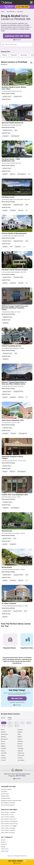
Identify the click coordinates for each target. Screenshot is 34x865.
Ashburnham (4, 734)
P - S (3, 726)
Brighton (3, 746)
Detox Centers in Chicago (8, 828)
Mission (3, 840)
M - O (28, 723)
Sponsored (10, 7)
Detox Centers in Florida (7, 817)
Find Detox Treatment (9, 809)
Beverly (3, 741)
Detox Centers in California (8, 812)
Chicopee (3, 758)
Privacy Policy (4, 851)
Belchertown (4, 739)
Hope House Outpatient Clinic (13, 420)
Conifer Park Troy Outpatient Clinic (15, 495)
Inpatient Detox (5, 796)
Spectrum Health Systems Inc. (13, 123)
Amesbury (20, 729)
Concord (3, 760)
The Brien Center (8, 197)
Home (2, 11)
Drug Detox (4, 791)
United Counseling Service (11, 346)
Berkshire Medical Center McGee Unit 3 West (14, 88)
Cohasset (20, 758)
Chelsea (3, 755)
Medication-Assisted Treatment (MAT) (11, 800)
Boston (4, 55)
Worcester (24, 55)
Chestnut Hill (20, 755)
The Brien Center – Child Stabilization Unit (11, 160)
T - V (10, 726)
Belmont (19, 739)
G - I (16, 723)
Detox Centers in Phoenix (8, 832)
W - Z (16, 726)
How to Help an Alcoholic (7, 805)
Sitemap (3, 846)
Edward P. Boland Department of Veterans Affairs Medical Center (14, 383)
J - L (22, 723)
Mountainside (7, 531)
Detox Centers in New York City (9, 823)
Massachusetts (11, 11)
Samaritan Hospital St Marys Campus (12, 457)
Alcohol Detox (5, 794)
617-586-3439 (23, 7)
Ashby (19, 734)
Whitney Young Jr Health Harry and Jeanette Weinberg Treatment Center (15, 307)
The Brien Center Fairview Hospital (15, 270)
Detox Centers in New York (8, 819)
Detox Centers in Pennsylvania (9, 821)
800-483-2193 (17, 698)
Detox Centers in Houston (8, 830)
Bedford (19, 736)
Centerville (4, 753)
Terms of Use (4, 849)
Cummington (20, 760)
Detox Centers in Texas (7, 814)
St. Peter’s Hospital (9, 603)
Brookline (3, 748)
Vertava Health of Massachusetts (14, 233)
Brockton (19, 746)
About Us (3, 842)
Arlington (19, 732)
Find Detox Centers (6, 789)
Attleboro (3, 736)
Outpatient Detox (5, 798)
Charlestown (20, 753)
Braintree (19, 743)
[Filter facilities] (31, 62)
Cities (10, 718)
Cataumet (20, 751)
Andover (3, 732)
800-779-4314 (20, 776)
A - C (3, 723)
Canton (3, 751)
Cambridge (20, 748)
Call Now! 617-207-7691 (17, 36)
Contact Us (4, 844)
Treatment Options (8, 786)
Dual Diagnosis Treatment (8, 802)
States (3, 718)
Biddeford (20, 741)
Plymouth (14, 55)
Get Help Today (15, 861)
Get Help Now (9, 6)
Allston (3, 729)
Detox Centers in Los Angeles (9, 826)
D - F (10, 723)
